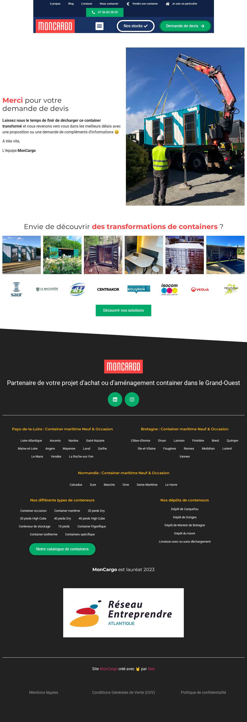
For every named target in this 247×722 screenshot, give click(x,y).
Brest (215, 440)
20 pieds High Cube (33, 518)
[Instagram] (132, 399)
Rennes (189, 448)
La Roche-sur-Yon (81, 456)
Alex (151, 669)
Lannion (179, 440)
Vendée (56, 456)
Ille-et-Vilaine (147, 448)
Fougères (169, 448)
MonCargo (108, 669)
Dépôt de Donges (185, 517)
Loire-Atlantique (31, 440)
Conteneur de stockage (34, 526)
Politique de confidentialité (203, 692)
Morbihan (208, 448)
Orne (126, 484)
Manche (109, 484)
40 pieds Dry (62, 518)
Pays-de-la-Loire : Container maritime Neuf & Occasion (62, 429)
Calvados (76, 484)
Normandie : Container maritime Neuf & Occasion (123, 473)
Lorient (227, 448)
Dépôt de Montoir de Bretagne (185, 525)
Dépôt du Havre (184, 533)
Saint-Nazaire (95, 440)
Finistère (198, 440)
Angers (50, 448)
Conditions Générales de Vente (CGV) (123, 692)
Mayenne (69, 448)
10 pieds (64, 526)
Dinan (162, 440)
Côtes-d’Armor (140, 440)
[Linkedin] (115, 399)
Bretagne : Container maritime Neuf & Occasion (184, 429)
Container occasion (33, 511)
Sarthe (102, 448)
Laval (86, 448)
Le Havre (171, 484)
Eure (93, 484)
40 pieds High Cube (92, 518)
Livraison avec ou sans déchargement (185, 541)
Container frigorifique (91, 526)
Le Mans (37, 456)
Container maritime (67, 511)
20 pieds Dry (96, 511)
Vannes (184, 456)
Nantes (73, 440)
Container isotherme (43, 534)
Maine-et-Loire (28, 448)
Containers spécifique (80, 534)
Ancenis (55, 440)
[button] (99, 26)
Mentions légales (43, 692)
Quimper (232, 440)
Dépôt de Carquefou (184, 509)
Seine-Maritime (147, 484)
